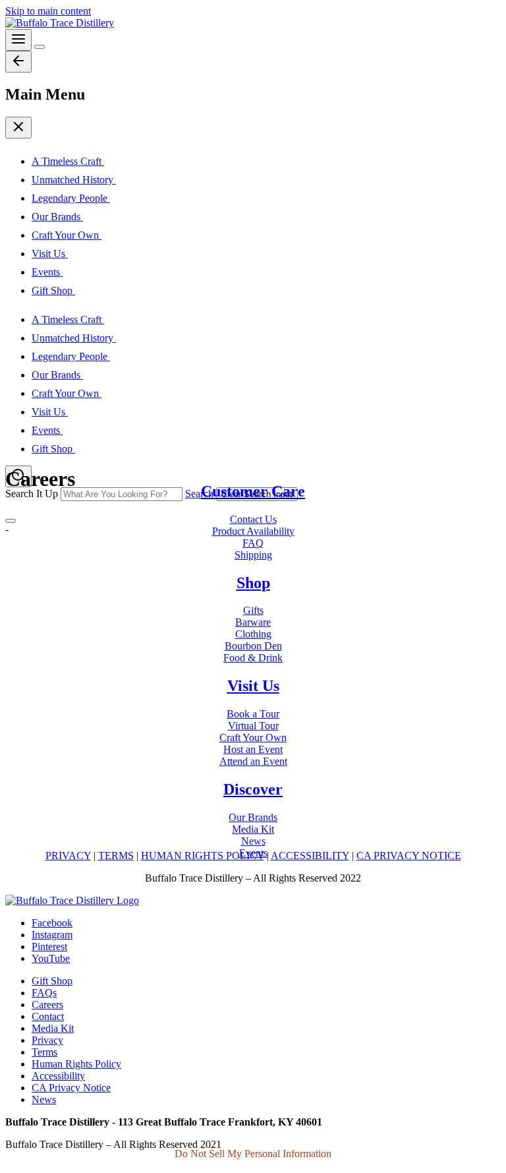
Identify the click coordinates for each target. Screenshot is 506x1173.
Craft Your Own (253, 737)
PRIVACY (68, 855)
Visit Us (253, 685)
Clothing (253, 634)
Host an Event (253, 749)
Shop (253, 582)
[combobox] (122, 494)
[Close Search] (10, 521)
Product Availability (253, 531)
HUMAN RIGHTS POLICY (202, 855)
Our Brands (253, 817)
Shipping (253, 554)
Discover (253, 789)
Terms (44, 1052)
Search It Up (31, 493)
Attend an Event (253, 761)
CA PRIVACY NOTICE (408, 855)
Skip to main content (48, 10)
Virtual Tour (253, 725)
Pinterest (49, 946)
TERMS (116, 855)
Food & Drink (253, 657)
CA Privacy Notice (71, 1087)
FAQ (253, 543)
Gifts (253, 610)
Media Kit (253, 829)
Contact (48, 1016)
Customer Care (253, 491)
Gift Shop (52, 980)
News (253, 841)
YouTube (51, 958)
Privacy (47, 1040)
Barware (253, 622)
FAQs (44, 992)
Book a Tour (253, 713)
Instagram (52, 934)
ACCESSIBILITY (310, 855)
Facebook (52, 922)
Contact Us (253, 519)
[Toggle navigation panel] (18, 40)
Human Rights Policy (76, 1063)
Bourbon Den (253, 645)
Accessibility (58, 1075)
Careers (47, 1004)
